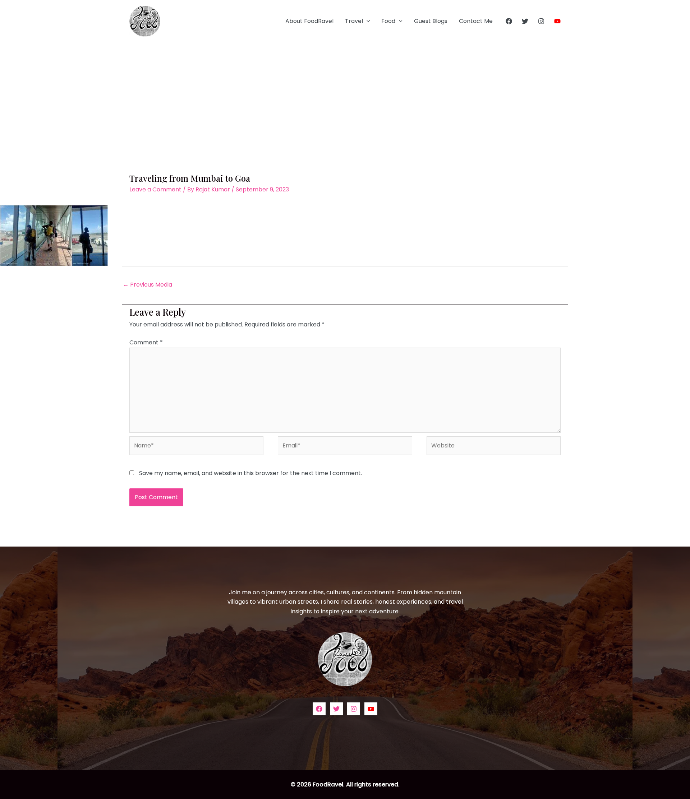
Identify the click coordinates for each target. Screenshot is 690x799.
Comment (146, 342)
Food (388, 21)
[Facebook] (509, 21)
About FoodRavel (309, 21)
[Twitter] (525, 21)
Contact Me (476, 21)
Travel (354, 21)
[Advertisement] (345, 96)
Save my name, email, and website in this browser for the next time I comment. (250, 473)
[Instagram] (541, 21)
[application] (366, 21)
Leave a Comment (155, 189)
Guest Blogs (430, 21)
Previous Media (147, 284)
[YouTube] (557, 21)
